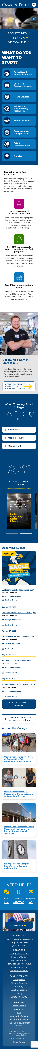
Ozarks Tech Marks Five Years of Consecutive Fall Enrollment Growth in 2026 (18, 759)
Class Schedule (19, 1006)
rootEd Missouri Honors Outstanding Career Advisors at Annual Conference (18, 794)
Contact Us (16, 925)
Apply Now (17, 37)
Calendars (19, 1009)
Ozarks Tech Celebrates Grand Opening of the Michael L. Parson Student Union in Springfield (19, 830)
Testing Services (19, 983)
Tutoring (19, 987)
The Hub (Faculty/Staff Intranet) (19, 1024)
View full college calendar (18, 704)
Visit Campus (17, 42)
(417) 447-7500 (19, 945)
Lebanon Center (19, 957)
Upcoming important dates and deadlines (19, 718)
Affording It (14, 429)
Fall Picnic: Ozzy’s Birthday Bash (16, 660)
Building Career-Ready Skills (19, 483)
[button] (34, 19)
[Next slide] (26, 534)
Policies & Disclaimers (19, 1038)
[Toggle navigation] (35, 5)
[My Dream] (19, 19)
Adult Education (19, 990)
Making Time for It (17, 438)
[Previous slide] (12, 534)
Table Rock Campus (19, 967)
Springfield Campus (19, 954)
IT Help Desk (19, 980)
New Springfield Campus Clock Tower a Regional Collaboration (16, 866)
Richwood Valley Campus (19, 964)
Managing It (14, 446)
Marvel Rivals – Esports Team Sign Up (18, 684)
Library (19, 993)
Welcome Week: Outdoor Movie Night (19, 613)
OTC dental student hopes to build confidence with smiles (17, 386)
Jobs (19, 1013)
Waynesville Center (19, 971)
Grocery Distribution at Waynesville (18, 637)
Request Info (17, 33)
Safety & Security (19, 997)
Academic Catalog (19, 1016)
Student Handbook (19, 1019)
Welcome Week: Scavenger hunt (18, 590)
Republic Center (19, 960)
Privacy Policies (19, 1042)
